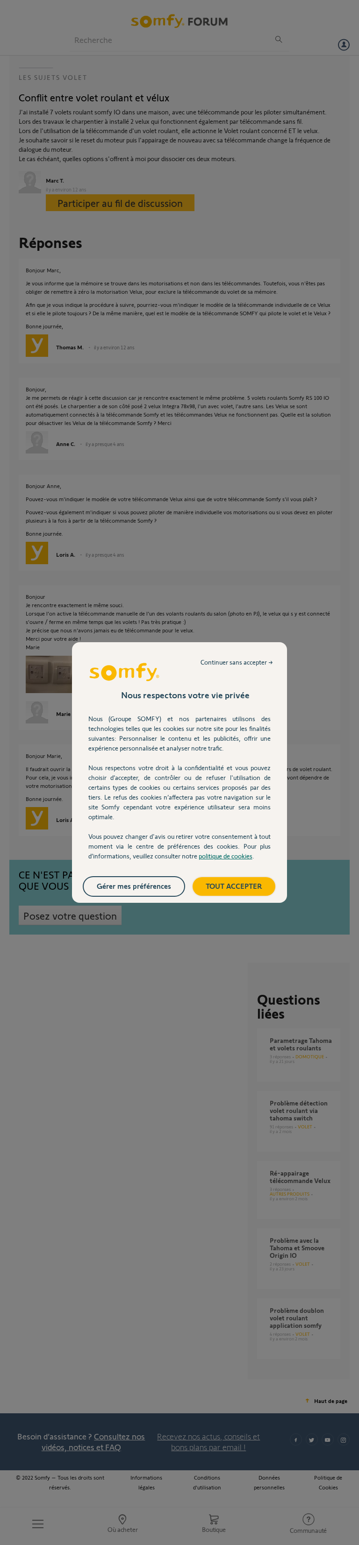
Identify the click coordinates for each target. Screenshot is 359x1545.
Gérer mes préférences (134, 885)
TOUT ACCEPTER (234, 885)
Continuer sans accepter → (237, 662)
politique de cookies (225, 856)
